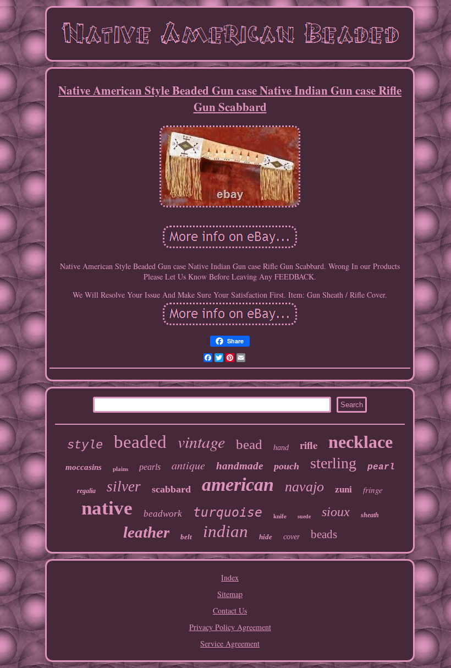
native (107, 508)
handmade (239, 466)
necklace (360, 442)
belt (186, 537)
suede (304, 516)
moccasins (83, 467)
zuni (343, 489)
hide (265, 537)
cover (291, 537)
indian (225, 531)
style (85, 445)
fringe (373, 489)
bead (249, 444)
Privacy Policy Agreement (230, 627)
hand (281, 447)
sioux (336, 512)
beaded (140, 442)
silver (124, 486)
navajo (304, 487)
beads (324, 534)
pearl (381, 467)
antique (188, 465)
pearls (150, 467)
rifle (308, 444)
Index (230, 577)
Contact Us (230, 610)
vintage (201, 441)
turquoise (227, 512)
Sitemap (230, 594)
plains (120, 469)
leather (146, 532)
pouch (286, 466)
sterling (333, 463)
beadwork (163, 513)
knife (280, 516)
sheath (370, 515)
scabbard (171, 489)
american (238, 484)
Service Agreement (230, 643)
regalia (86, 491)
